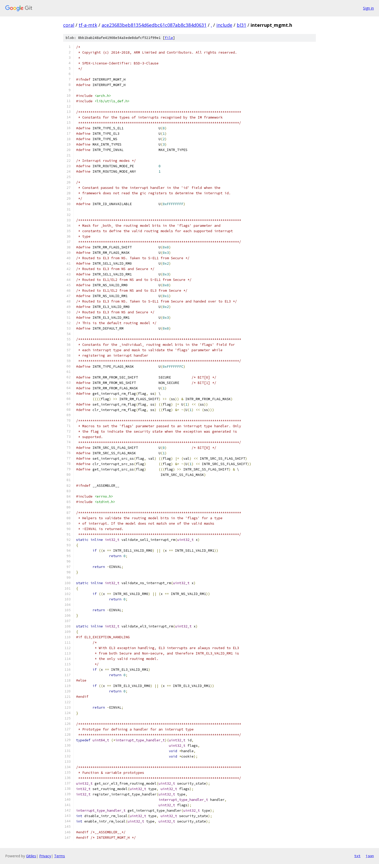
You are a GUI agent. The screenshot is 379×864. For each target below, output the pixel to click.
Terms (59, 855)
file (169, 38)
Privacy (45, 855)
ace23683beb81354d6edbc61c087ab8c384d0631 (154, 25)
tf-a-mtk (88, 25)
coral (68, 25)
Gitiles (31, 855)
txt (357, 855)
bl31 (241, 25)
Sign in (368, 8)
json (370, 855)
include (224, 25)
